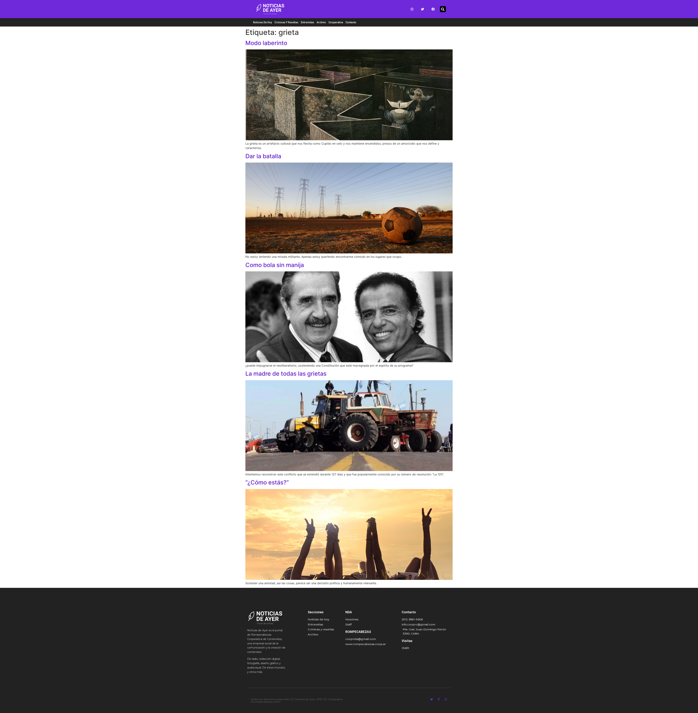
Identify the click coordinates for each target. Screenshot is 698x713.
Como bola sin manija (274, 264)
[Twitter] (423, 9)
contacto (351, 22)
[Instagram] (412, 9)
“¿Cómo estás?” (267, 482)
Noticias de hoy (262, 22)
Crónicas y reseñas (286, 22)
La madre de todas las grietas (285, 373)
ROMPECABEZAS (358, 632)
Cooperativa (335, 22)
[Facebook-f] (438, 699)
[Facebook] (433, 9)
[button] (443, 9)
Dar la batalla (263, 156)
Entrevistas (307, 22)
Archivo (321, 22)
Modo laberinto (266, 43)
